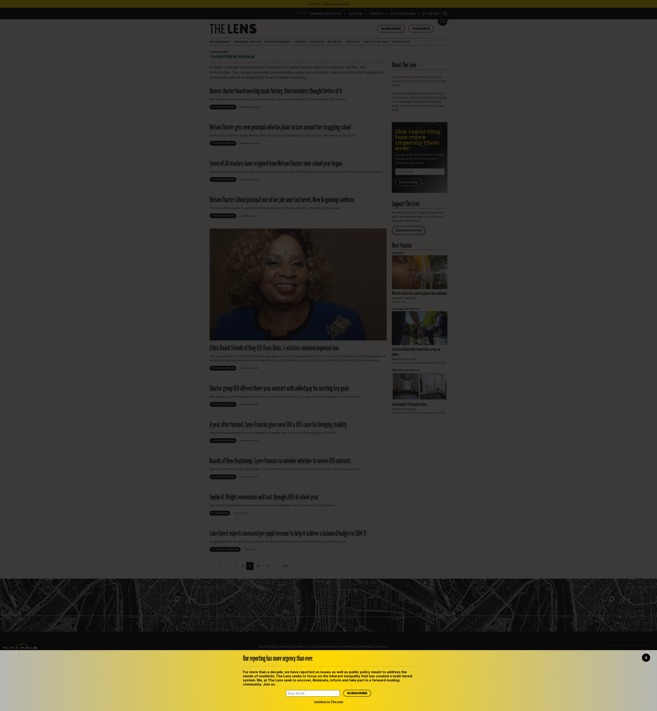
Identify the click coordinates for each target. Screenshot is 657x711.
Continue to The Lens (328, 701)
